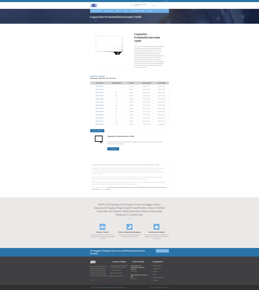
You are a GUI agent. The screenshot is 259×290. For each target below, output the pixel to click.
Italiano (166, 1)
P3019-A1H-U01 (99, 114)
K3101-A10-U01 (99, 111)
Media (125, 11)
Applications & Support (137, 11)
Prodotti (118, 11)
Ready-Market (165, 287)
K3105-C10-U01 (99, 92)
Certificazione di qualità (156, 232)
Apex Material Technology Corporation (108, 287)
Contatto (150, 11)
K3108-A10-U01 (99, 118)
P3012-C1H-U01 (99, 89)
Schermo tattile (118, 187)
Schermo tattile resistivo (128, 187)
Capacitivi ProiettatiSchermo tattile (120, 136)
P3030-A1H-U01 (99, 105)
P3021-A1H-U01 (99, 95)
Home (95, 20)
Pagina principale (96, 11)
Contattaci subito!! (162, 250)
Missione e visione (103, 232)
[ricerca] (168, 5)
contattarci (107, 189)
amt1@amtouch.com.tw (140, 4)
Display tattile (111, 187)
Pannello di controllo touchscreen (158, 187)
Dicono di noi (108, 11)
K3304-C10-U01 (99, 102)
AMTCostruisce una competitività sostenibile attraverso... (138, 267)
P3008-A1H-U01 (99, 98)
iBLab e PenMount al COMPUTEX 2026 (139, 275)
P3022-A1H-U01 (99, 121)
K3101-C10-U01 (99, 108)
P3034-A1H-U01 (99, 124)
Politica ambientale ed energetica (129, 232)
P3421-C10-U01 (99, 86)
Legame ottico (95, 189)
